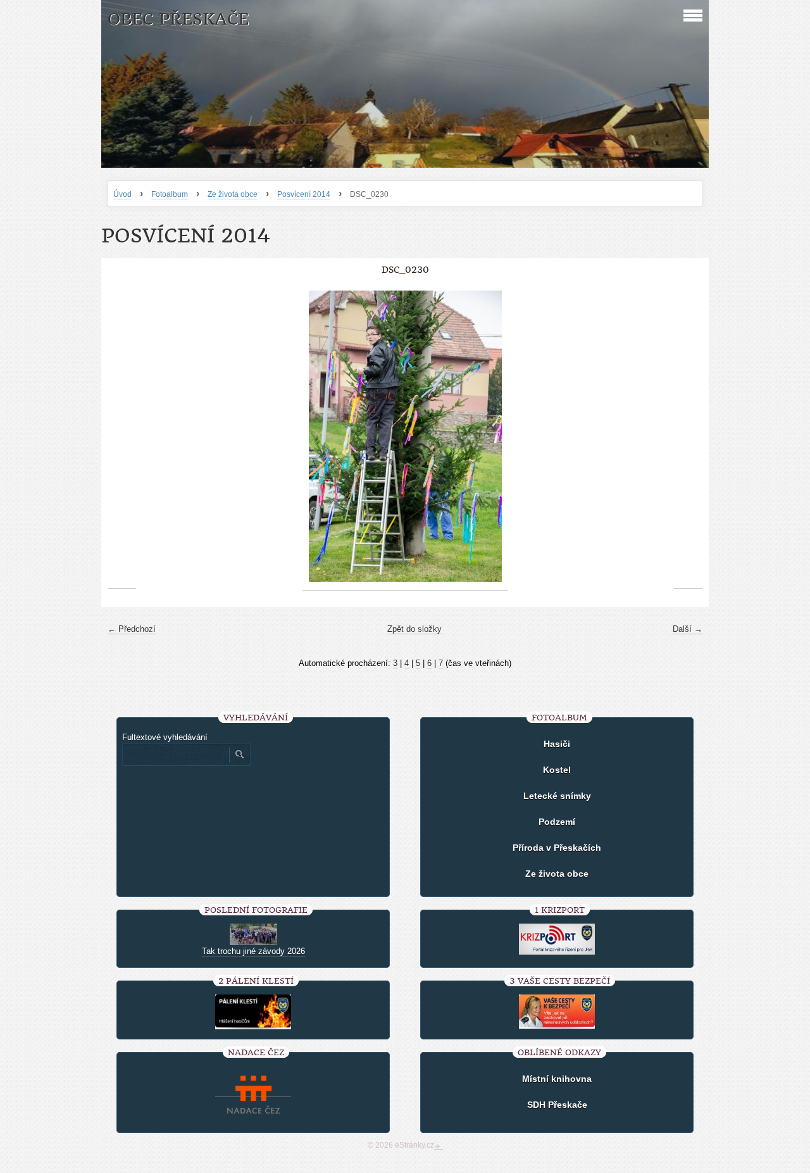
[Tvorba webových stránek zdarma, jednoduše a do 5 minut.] (438, 1146)
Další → (687, 629)
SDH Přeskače (557, 1105)
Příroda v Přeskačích (557, 848)
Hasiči (557, 744)
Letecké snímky (557, 796)
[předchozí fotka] (122, 436)
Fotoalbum (169, 194)
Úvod (122, 194)
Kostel (557, 770)
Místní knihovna (557, 1079)
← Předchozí (132, 629)
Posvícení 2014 (303, 194)
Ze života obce (233, 194)
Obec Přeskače (178, 19)
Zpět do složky (414, 629)
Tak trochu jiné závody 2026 (253, 951)
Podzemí (557, 822)
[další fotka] (688, 436)
